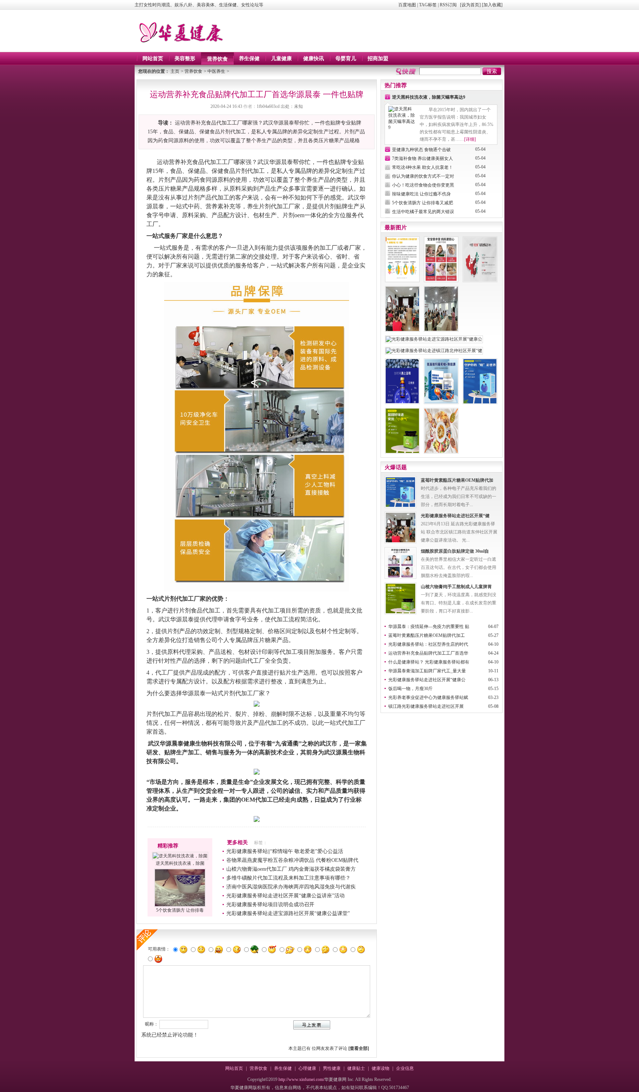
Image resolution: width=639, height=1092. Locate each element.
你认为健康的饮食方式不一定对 (423, 176)
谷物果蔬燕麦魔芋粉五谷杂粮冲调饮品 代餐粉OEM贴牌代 (292, 860)
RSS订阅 (448, 4)
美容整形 (185, 58)
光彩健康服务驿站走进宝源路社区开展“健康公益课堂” (288, 913)
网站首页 (152, 58)
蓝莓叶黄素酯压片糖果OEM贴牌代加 (457, 480)
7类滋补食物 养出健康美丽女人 (422, 158)
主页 (174, 71)
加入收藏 (492, 4)
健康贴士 (356, 1068)
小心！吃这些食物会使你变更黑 (423, 185)
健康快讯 (313, 58)
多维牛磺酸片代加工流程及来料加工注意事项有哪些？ (288, 878)
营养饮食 (217, 59)
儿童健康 (281, 58)
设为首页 (470, 4)
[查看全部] (358, 1048)
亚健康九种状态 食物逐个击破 (421, 149)
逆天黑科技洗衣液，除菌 (180, 863)
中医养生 (216, 71)
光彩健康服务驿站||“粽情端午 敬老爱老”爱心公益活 (284, 851)
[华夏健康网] (180, 47)
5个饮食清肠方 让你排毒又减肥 (422, 202)
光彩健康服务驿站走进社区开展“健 (455, 515)
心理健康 (307, 1068)
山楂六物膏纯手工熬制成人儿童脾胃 (456, 586)
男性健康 (332, 1068)
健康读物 (380, 1068)
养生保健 (249, 58)
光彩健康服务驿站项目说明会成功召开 (270, 904)
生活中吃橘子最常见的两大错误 (423, 211)
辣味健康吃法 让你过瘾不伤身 (421, 194)
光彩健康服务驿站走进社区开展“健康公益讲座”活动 (285, 895)
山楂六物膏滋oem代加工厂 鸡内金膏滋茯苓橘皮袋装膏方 (291, 869)
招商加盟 (378, 58)
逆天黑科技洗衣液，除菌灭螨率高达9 (428, 97)
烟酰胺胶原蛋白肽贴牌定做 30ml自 (455, 551)
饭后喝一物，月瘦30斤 (410, 688)
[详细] (470, 139)
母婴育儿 (345, 58)
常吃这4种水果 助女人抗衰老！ (422, 167)
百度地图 (407, 4)
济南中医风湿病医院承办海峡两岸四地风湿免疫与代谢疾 (291, 887)
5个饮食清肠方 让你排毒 (180, 910)
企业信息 (405, 1068)
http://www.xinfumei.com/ (301, 1079)
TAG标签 (428, 4)
